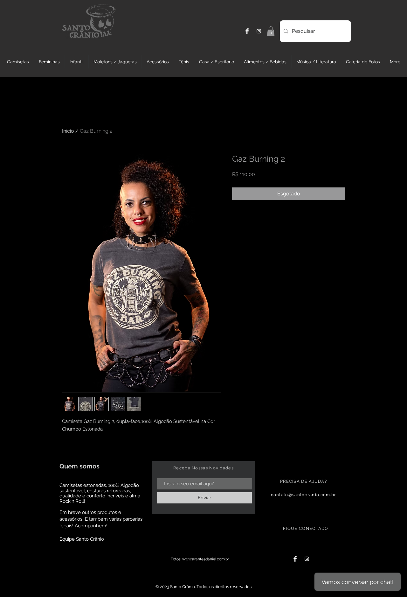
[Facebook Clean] (247, 31)
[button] (271, 31)
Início (68, 131)
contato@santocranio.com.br (303, 494)
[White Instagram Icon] (259, 31)
